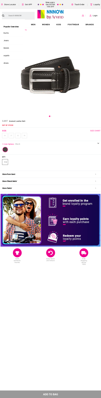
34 (5, 135)
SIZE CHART (95, 130)
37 (11, 135)
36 (24, 135)
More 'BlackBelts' (9, 181)
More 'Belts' (7, 188)
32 (18, 135)
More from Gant (8, 174)
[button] (5, 149)
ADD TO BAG (50, 394)
